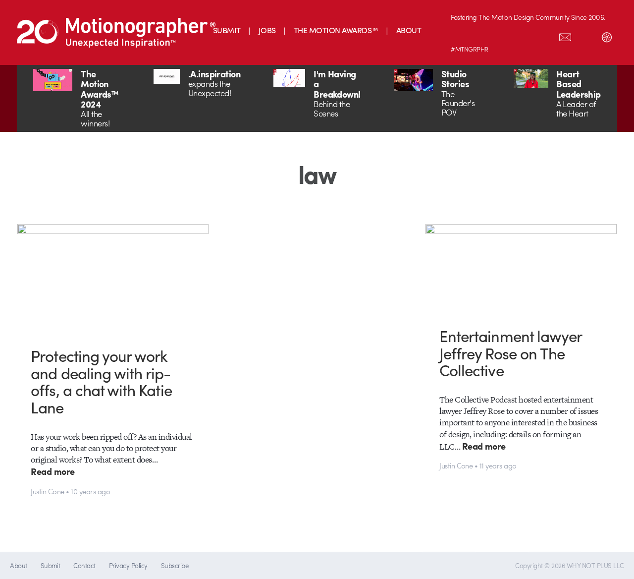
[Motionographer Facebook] (523, 35)
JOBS (267, 30)
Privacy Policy (128, 565)
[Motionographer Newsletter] (565, 35)
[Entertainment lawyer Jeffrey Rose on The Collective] (521, 268)
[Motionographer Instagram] (461, 35)
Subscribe (174, 565)
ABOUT (408, 30)
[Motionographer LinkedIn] (482, 35)
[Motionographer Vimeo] (503, 35)
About (18, 565)
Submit (50, 565)
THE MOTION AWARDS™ (336, 30)
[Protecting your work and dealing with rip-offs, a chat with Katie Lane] (113, 278)
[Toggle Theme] (607, 35)
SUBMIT (227, 30)
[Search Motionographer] (586, 35)
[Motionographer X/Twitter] (544, 35)
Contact (84, 565)
